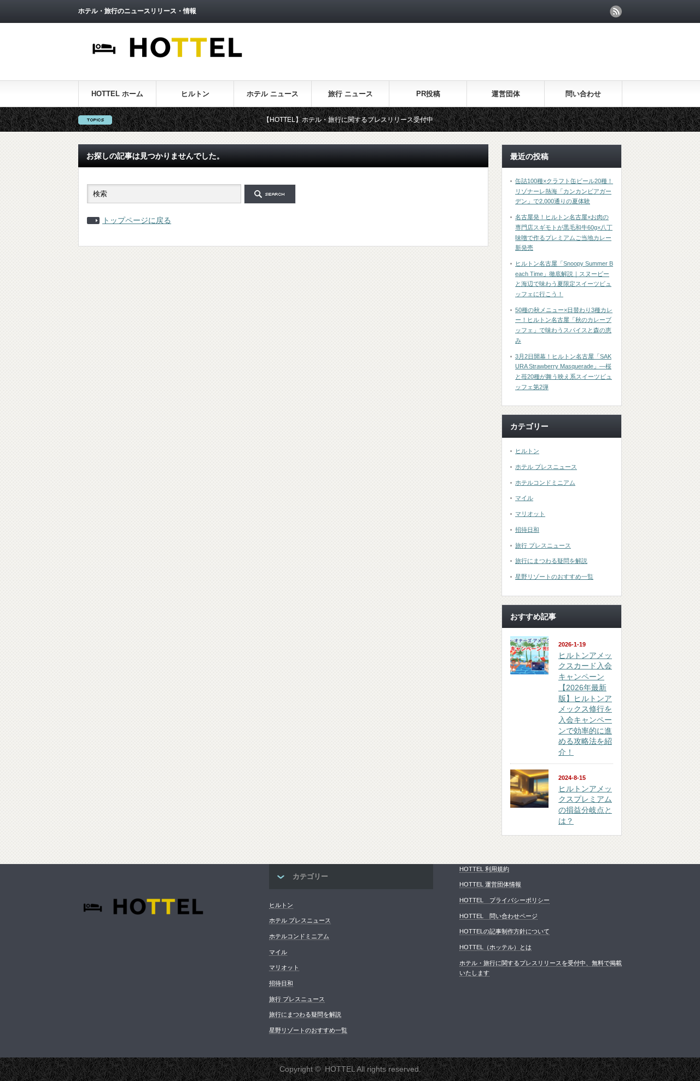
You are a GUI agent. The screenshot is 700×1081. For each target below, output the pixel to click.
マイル (524, 498)
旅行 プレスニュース (543, 545)
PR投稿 (428, 94)
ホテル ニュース (273, 94)
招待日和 (527, 529)
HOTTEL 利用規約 (484, 869)
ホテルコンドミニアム (545, 482)
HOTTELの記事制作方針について (504, 931)
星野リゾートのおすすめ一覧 (554, 576)
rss (616, 11)
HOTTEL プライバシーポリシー (504, 900)
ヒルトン (195, 94)
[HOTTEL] (168, 63)
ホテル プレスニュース (546, 466)
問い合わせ (583, 94)
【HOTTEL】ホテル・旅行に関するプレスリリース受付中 (329, 120)
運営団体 (506, 94)
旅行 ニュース (350, 94)
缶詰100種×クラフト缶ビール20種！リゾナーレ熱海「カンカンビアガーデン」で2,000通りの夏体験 (564, 191)
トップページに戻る (136, 220)
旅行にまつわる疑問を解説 (551, 560)
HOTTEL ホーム (117, 94)
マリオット (530, 513)
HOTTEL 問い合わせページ (498, 916)
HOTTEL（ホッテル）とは (495, 947)
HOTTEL (340, 1069)
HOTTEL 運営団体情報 (490, 884)
